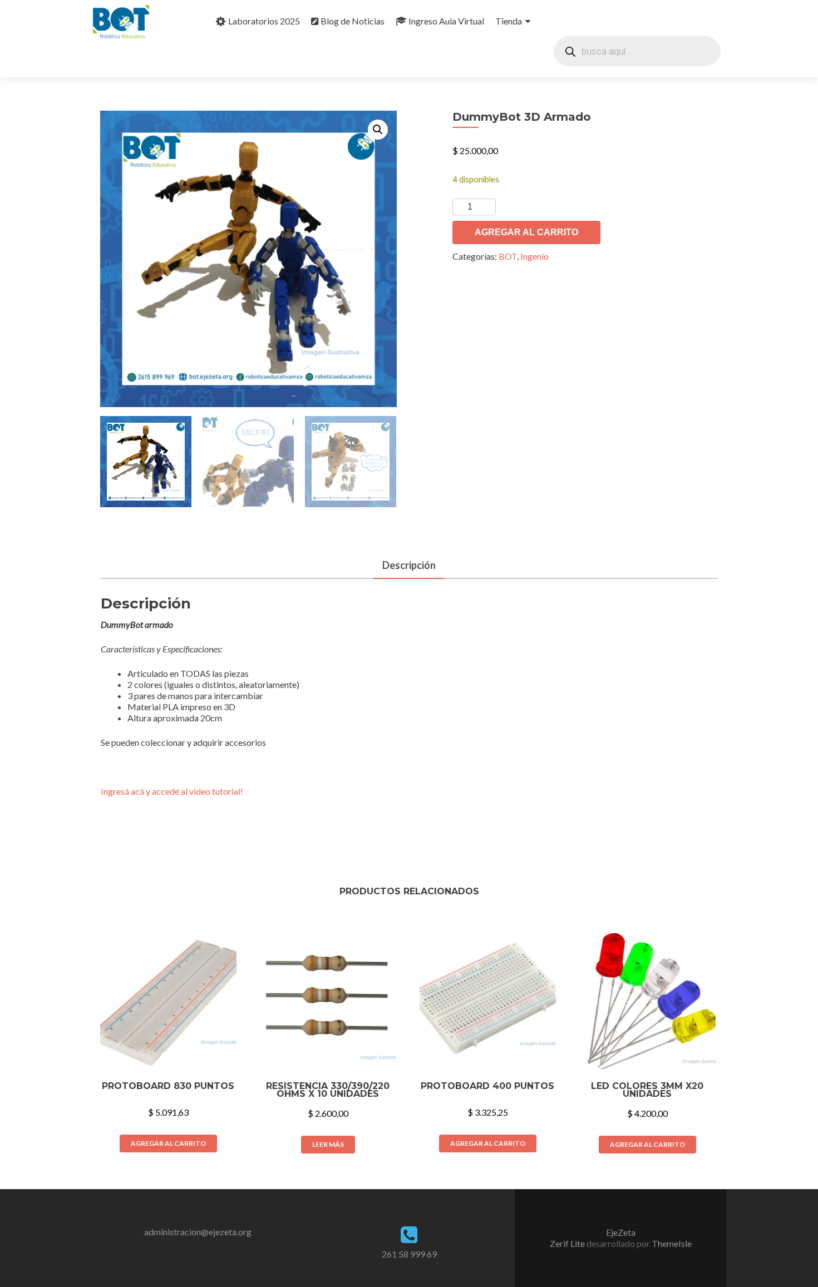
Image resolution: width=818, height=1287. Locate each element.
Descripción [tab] (409, 565)
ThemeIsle (672, 1243)
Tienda (508, 21)
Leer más (328, 1144)
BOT (508, 256)
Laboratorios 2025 (264, 21)
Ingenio (534, 256)
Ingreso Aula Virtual (446, 21)
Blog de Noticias (353, 21)
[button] (378, 130)
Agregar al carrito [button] (168, 1143)
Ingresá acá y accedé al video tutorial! (172, 791)
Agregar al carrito (526, 232)
